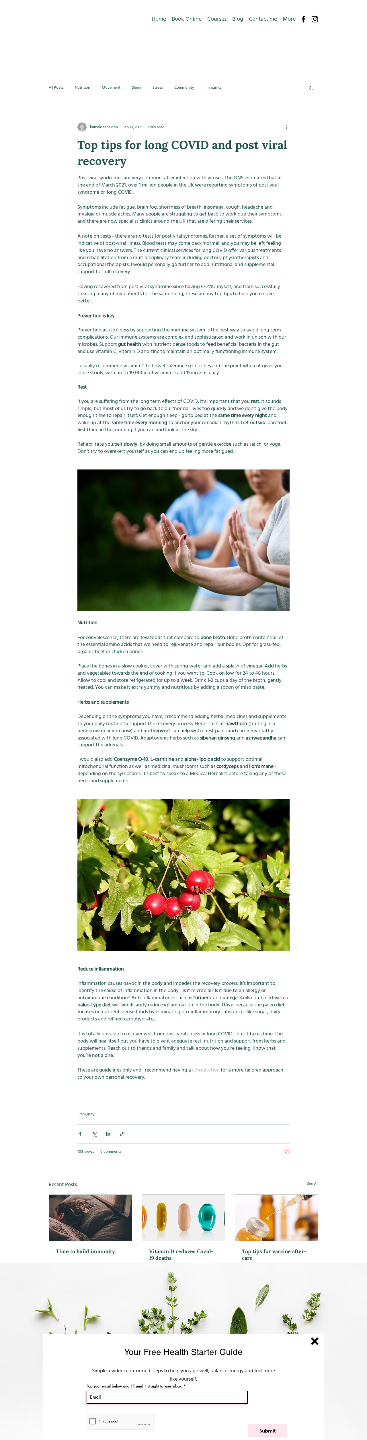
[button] (315, 1341)
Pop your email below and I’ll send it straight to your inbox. (134, 1386)
